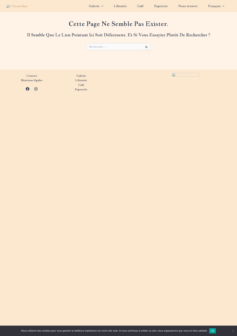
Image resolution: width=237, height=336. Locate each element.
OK (212, 330)
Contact (32, 76)
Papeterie (161, 6)
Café (140, 6)
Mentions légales (32, 80)
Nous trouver (188, 6)
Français (214, 6)
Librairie (120, 6)
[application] (101, 6)
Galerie (94, 6)
